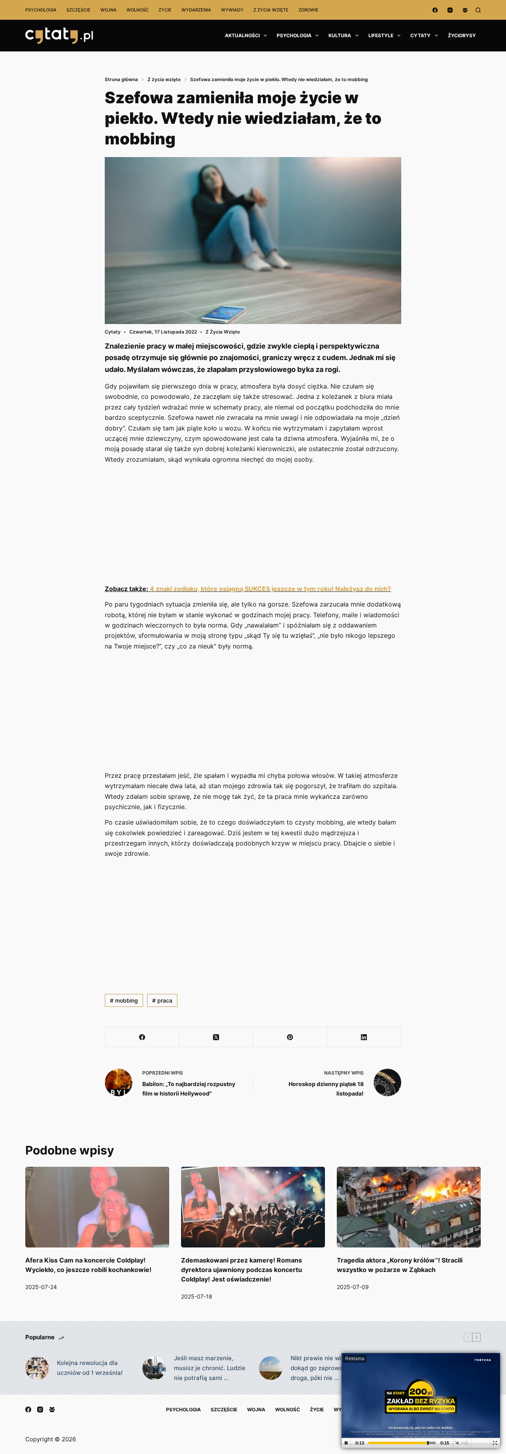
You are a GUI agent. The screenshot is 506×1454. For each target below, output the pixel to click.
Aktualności (242, 35)
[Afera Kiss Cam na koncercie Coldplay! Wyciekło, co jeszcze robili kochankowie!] (97, 1207)
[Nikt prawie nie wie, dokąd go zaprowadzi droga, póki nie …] (271, 1368)
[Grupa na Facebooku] (465, 10)
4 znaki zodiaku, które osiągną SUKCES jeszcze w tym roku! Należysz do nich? (270, 589)
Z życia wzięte (271, 10)
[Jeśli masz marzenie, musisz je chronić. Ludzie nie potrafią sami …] (154, 1368)
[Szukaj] (478, 10)
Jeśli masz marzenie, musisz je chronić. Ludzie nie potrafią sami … (209, 1368)
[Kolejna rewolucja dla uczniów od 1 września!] (37, 1368)
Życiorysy (462, 35)
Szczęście (78, 10)
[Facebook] (435, 10)
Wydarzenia (196, 10)
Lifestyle (380, 35)
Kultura (340, 35)
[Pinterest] (290, 1037)
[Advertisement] (253, 525)
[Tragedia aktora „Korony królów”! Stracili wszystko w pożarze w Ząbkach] (409, 1207)
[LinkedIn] (364, 1037)
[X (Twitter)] (216, 1037)
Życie (165, 10)
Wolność (137, 10)
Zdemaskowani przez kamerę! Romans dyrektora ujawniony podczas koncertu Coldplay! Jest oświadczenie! (241, 1269)
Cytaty (420, 35)
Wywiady (232, 10)
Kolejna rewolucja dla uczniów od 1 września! (90, 1367)
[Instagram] (450, 10)
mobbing (124, 1000)
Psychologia (41, 10)
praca (162, 1000)
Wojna (108, 10)
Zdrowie (308, 10)
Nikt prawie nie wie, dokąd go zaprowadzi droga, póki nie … (321, 1368)
